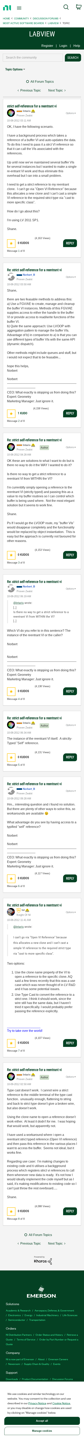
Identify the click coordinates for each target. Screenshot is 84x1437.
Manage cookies (42, 1430)
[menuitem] (66, 8)
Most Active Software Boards (23, 23)
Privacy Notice (37, 1403)
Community (21, 18)
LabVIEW (53, 23)
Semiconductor (16, 1320)
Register (47, 45)
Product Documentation (35, 1379)
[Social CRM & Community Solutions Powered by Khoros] (43, 1260)
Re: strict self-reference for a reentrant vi (34, 270)
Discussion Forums (45, 18)
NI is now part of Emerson (20, 1359)
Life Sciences (70, 1315)
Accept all (42, 1420)
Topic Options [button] (13, 69)
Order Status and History (49, 1334)
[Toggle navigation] (20, 8)
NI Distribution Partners (19, 1334)
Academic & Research (18, 1310)
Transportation (37, 1320)
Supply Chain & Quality (36, 1364)
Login (63, 45)
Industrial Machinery (47, 1315)
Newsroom (14, 1364)
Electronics (14, 1315)
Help (76, 45)
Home (6, 18)
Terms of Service (26, 1339)
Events (56, 1364)
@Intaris (18, 603)
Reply (70, 243)
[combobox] (33, 58)
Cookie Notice (61, 1403)
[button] (11, 243)
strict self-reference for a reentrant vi (32, 106)
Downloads (12, 1379)
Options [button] (70, 113)
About (41, 1359)
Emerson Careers (58, 1359)
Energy (28, 1315)
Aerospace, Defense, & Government (54, 1310)
